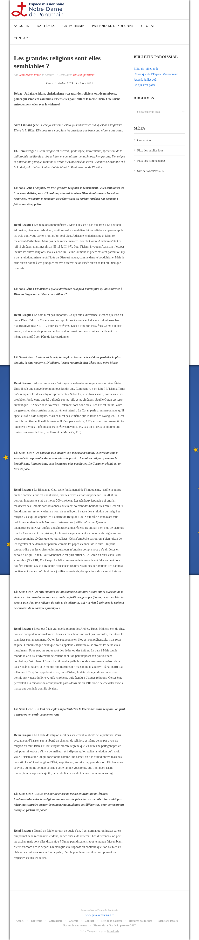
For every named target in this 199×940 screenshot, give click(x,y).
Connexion (144, 140)
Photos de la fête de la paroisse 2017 (114, 925)
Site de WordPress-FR (150, 171)
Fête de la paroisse (111, 920)
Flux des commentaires (151, 160)
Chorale (149, 25)
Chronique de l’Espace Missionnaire (156, 74)
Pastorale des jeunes (112, 25)
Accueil (21, 25)
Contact (22, 38)
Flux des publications (150, 150)
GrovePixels (113, 931)
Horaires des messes (140, 920)
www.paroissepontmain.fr (100, 915)
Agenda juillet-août (145, 79)
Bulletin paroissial (84, 75)
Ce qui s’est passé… (146, 85)
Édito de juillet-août (146, 68)
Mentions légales (168, 920)
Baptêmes (46, 25)
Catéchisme (73, 25)
